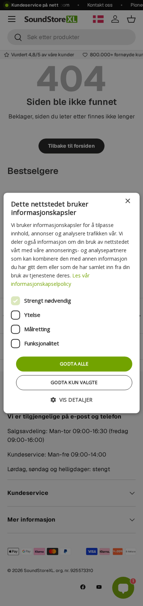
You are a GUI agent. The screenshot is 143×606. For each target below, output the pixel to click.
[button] (71, 400)
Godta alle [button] (74, 363)
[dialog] (72, 303)
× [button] (127, 201)
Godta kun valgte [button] (74, 382)
